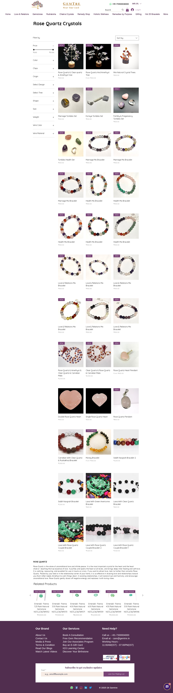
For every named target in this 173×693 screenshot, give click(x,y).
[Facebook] (76, 687)
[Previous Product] (30, 595)
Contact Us (41, 638)
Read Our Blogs (44, 648)
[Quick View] (70, 401)
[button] (137, 3)
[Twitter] (90, 687)
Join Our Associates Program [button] (78, 641)
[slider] (33, 49)
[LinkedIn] (85, 687)
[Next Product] (142, 595)
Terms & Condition (45, 645)
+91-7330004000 (120, 4)
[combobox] (127, 38)
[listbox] (137, 3)
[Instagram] (81, 687)
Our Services (71, 628)
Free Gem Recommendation (78, 638)
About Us (40, 635)
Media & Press (43, 641)
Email (43, 670)
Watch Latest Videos (46, 651)
